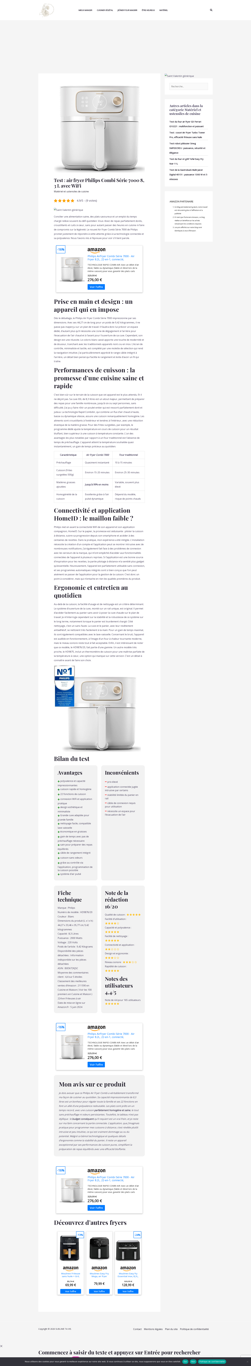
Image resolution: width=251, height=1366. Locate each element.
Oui (185, 1361)
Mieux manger (85, 10)
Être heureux (148, 10)
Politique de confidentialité (194, 1329)
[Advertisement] (125, 42)
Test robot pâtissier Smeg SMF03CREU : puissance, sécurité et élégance (187, 148)
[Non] (247, 1361)
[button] (211, 10)
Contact (137, 1329)
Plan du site (171, 1329)
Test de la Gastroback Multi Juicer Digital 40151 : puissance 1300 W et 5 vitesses (188, 174)
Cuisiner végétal (105, 10)
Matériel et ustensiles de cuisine (71, 191)
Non (193, 1361)
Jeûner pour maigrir (127, 10)
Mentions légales (153, 1329)
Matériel (163, 10)
